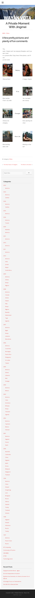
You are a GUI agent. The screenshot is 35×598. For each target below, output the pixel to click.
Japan (6, 463)
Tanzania (7, 411)
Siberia (7, 501)
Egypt (6, 330)
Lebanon (7, 336)
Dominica (7, 403)
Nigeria (7, 285)
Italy (6, 303)
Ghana (7, 279)
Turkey (7, 507)
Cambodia (8, 454)
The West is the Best (26, 164)
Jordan (7, 264)
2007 (4, 324)
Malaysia (7, 469)
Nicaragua (8, 351)
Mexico (7, 390)
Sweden (7, 504)
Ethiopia (7, 406)
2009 (4, 274)
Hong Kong (8, 490)
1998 (4, 516)
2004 (4, 385)
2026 (4, 217)
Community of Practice (9, 550)
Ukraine (7, 513)
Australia (7, 451)
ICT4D (5, 556)
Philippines (8, 357)
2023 (4, 192)
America (7, 188)
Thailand (7, 474)
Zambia (7, 197)
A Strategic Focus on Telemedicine (12, 581)
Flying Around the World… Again (11, 570)
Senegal (7, 381)
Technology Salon (8, 559)
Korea (6, 466)
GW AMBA (5, 553)
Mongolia (7, 495)
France (7, 442)
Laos (6, 493)
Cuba (6, 400)
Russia (7, 498)
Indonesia (7, 525)
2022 (4, 185)
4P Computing (7, 547)
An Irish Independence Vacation (11, 573)
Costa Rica (8, 348)
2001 (4, 433)
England (7, 439)
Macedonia (8, 339)
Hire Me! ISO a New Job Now (10, 584)
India (6, 261)
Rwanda (7, 312)
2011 (4, 249)
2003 (4, 394)
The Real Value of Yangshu (10, 164)
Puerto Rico (8, 354)
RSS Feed (15, 594)
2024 (4, 201)
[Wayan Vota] (17, 13)
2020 (4, 226)
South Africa (8, 270)
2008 (4, 289)
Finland (7, 487)
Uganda (7, 321)
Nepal (6, 267)
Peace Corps (8, 540)
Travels (7, 223)
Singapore (8, 472)
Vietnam (7, 429)
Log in (20, 594)
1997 (4, 535)
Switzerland (8, 315)
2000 (3, 33)
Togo (6, 318)
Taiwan (7, 363)
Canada (7, 295)
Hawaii (7, 300)
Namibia (7, 229)
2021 (4, 236)
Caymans (7, 424)
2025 (4, 210)
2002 (4, 418)
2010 (4, 255)
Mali (6, 378)
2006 (4, 342)
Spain (6, 445)
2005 (4, 366)
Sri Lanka (7, 360)
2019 (4, 242)
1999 (4, 478)
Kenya (6, 282)
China (7, 33)
